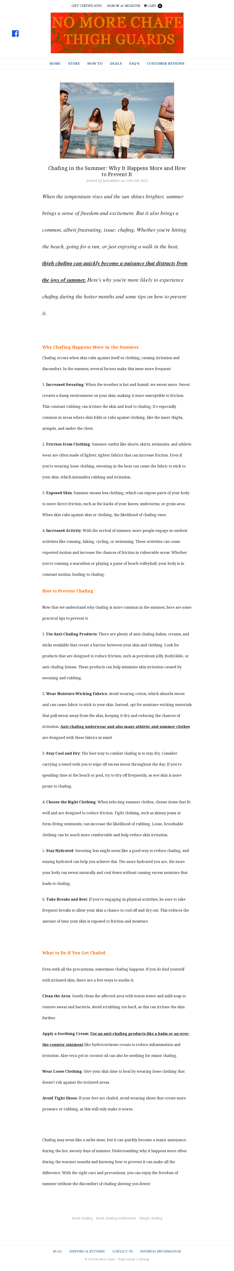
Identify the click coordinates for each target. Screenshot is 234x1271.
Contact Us (122, 1251)
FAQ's (134, 63)
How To (95, 63)
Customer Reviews (165, 63)
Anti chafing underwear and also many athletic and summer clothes (125, 726)
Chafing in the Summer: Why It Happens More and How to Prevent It (117, 171)
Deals (116, 63)
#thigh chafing (150, 1218)
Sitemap (143, 1259)
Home (55, 63)
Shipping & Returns (87, 1251)
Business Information (160, 1251)
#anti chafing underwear (116, 1218)
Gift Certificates (87, 5)
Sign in (113, 5)
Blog (57, 1251)
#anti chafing (82, 1218)
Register (132, 5)
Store (74, 63)
